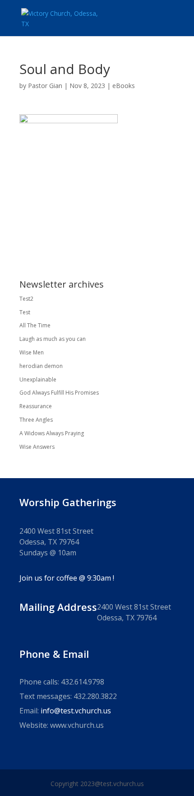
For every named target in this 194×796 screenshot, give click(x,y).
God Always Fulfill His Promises (59, 392)
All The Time (35, 325)
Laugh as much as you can (52, 339)
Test (24, 312)
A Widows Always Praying (51, 433)
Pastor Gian (45, 85)
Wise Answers (37, 447)
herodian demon (41, 366)
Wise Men (31, 352)
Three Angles (36, 420)
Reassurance (35, 406)
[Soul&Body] (68, 244)
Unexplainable (37, 379)
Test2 (26, 299)
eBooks (123, 85)
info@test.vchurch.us (76, 711)
